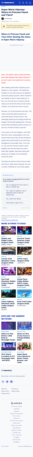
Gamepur (16, 411)
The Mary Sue (16, 432)
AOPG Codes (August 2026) (23, 260)
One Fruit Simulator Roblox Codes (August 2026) (8, 282)
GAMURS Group (28, 446)
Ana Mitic (4, 309)
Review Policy (15, 391)
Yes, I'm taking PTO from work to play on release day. (17, 186)
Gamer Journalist (16, 425)
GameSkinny (16, 427)
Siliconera (16, 418)
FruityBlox (16, 437)
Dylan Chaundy (5, 287)
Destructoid (16, 423)
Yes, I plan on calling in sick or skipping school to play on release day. (16, 193)
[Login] (30, 2)
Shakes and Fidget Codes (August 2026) (7, 240)
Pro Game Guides (16, 406)
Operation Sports (16, 430)
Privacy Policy (5, 393)
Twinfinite (16, 408)
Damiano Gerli (5, 264)
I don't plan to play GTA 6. (14, 203)
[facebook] (11, 381)
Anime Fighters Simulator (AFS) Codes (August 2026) (8, 304)
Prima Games (16, 416)
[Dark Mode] (23, 2)
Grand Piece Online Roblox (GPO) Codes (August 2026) (23, 282)
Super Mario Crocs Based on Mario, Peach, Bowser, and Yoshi (23, 358)
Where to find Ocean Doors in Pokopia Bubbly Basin (23, 337)
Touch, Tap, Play (16, 435)
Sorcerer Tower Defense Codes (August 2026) (23, 240)
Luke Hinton (20, 244)
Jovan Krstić (21, 262)
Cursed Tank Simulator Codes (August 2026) (8, 261)
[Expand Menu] (26, 2)
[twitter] (7, 381)
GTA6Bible (16, 442)
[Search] (19, 2)
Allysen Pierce (21, 305)
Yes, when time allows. (13, 199)
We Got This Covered (16, 420)
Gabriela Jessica (6, 244)
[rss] (3, 381)
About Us (4, 388)
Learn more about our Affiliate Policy (9, 220)
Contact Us (14, 388)
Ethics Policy (5, 391)
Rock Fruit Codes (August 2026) (24, 302)
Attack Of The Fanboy (16, 413)
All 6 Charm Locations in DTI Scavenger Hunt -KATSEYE (8, 357)
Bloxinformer (16, 439)
